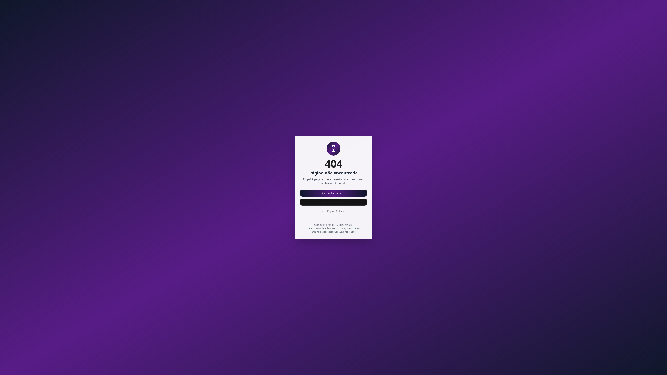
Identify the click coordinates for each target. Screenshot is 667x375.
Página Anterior (336, 211)
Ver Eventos (336, 202)
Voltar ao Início (336, 193)
